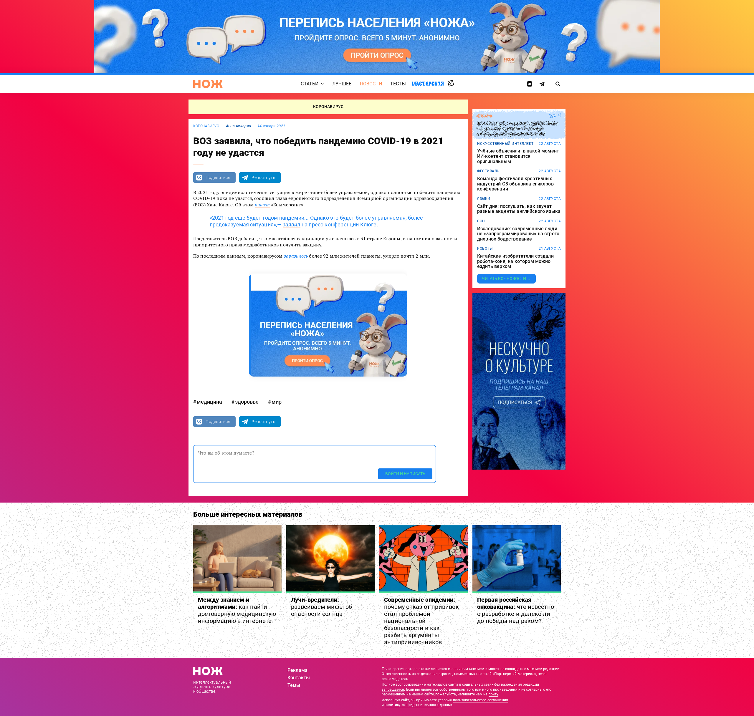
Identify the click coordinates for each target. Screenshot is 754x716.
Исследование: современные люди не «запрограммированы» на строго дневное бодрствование (518, 234)
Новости (371, 84)
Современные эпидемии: (421, 621)
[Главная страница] (208, 83)
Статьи (309, 84)
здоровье (247, 402)
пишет (262, 205)
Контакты (298, 677)
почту (493, 694)
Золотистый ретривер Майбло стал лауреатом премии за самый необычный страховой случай (517, 129)
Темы (293, 685)
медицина (209, 402)
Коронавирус (206, 126)
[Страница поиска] (558, 84)
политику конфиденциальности (412, 705)
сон (481, 221)
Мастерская (428, 83)
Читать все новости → (506, 278)
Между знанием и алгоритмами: (237, 610)
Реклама (297, 670)
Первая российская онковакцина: (515, 610)
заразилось (296, 256)
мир (277, 402)
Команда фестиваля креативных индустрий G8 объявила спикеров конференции (515, 184)
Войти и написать (405, 473)
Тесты (398, 84)
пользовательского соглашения (480, 700)
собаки (484, 116)
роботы (484, 248)
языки (483, 199)
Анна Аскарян (238, 126)
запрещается (393, 689)
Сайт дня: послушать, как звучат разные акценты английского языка (518, 209)
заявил (291, 224)
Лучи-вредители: (321, 606)
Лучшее (342, 84)
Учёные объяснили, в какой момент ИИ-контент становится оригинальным (518, 156)
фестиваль (488, 171)
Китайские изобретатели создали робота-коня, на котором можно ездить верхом (515, 261)
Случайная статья (450, 83)
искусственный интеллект (505, 144)
